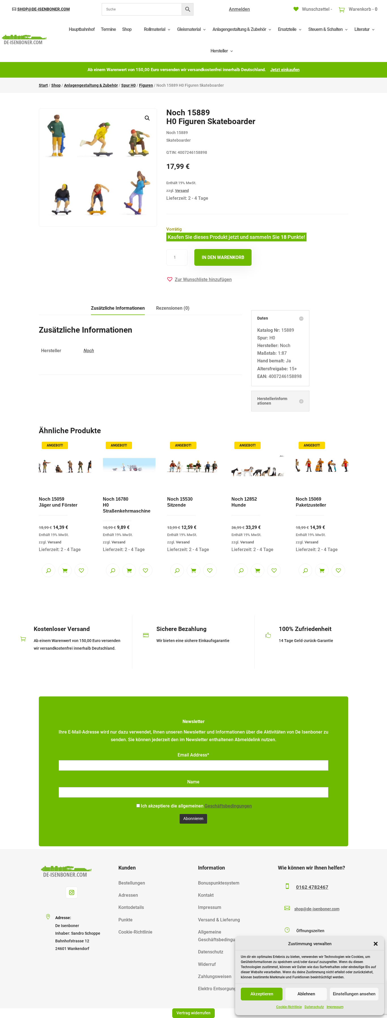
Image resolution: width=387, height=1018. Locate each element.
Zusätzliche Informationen (118, 308)
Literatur (361, 29)
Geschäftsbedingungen (228, 806)
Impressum (335, 1007)
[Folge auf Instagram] (72, 892)
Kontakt (206, 895)
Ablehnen (306, 993)
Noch (89, 350)
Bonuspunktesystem (218, 883)
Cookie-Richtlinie (289, 1007)
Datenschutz (314, 1007)
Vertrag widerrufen (193, 1013)
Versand (182, 190)
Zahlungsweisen (214, 976)
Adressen (128, 895)
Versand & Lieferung (219, 920)
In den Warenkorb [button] (65, 570)
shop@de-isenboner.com (43, 9)
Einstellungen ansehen (354, 993)
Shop (126, 29)
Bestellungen (131, 883)
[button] (376, 944)
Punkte (125, 920)
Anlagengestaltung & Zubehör (239, 29)
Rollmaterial (154, 29)
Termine (108, 29)
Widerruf (207, 964)
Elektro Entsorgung (217, 988)
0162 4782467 (312, 887)
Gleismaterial (189, 29)
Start (43, 85)
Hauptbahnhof (82, 29)
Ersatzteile (287, 29)
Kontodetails (131, 907)
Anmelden (239, 9)
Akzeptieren (261, 993)
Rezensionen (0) (173, 308)
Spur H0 (128, 85)
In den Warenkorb (223, 257)
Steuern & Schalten (325, 29)
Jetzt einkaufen (284, 69)
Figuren (146, 85)
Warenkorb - (362, 9)
